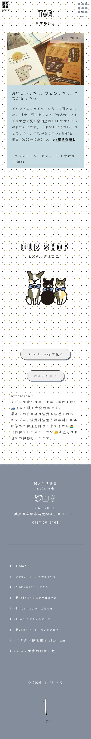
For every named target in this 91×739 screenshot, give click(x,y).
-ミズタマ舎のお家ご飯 (34, 650)
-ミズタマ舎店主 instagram (39, 640)
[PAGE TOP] (45, 706)
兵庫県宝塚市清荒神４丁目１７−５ (45, 514)
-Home (20, 565)
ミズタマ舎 (45, 488)
